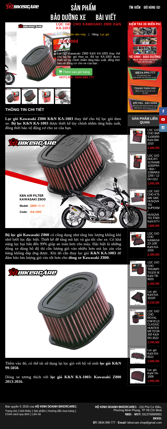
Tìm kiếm (134, 7)
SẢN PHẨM (83, 7)
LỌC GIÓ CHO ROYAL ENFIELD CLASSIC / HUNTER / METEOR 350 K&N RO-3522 (154, 325)
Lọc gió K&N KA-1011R (153, 295)
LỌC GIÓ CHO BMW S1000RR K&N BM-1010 (154, 136)
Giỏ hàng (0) (152, 7)
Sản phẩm (39, 411)
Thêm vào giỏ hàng (76, 72)
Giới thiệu (25, 411)
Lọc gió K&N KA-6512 (153, 353)
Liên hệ (36, 414)
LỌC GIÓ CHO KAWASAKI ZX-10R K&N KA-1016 (155, 242)
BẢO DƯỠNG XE (68, 16)
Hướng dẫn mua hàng (61, 411)
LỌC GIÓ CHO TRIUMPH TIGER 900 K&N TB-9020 (154, 271)
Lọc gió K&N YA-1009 (153, 373)
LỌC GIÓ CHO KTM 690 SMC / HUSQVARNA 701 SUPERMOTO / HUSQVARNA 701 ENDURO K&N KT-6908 (156, 206)
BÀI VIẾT (106, 16)
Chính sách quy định (17, 414)
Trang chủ (11, 411)
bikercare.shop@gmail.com (144, 422)
